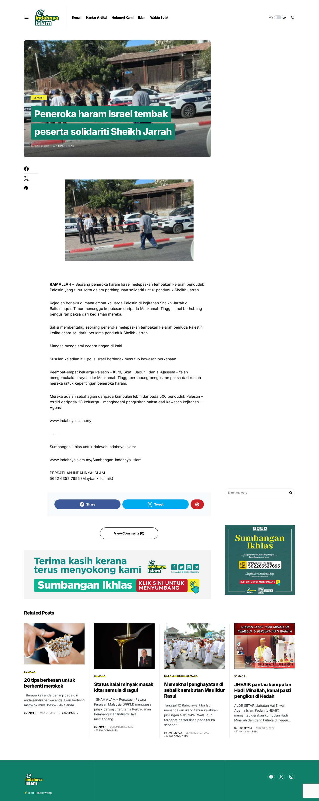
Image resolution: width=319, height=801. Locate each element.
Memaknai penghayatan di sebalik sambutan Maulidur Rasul (194, 690)
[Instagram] (291, 776)
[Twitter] (281, 776)
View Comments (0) (129, 533)
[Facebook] (271, 776)
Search (291, 492)
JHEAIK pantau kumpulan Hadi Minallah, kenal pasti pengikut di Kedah (262, 690)
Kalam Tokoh (174, 676)
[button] (26, 17)
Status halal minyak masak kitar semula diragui (123, 687)
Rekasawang (43, 792)
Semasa (39, 97)
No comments (108, 730)
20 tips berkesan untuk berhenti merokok (49, 683)
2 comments (70, 712)
